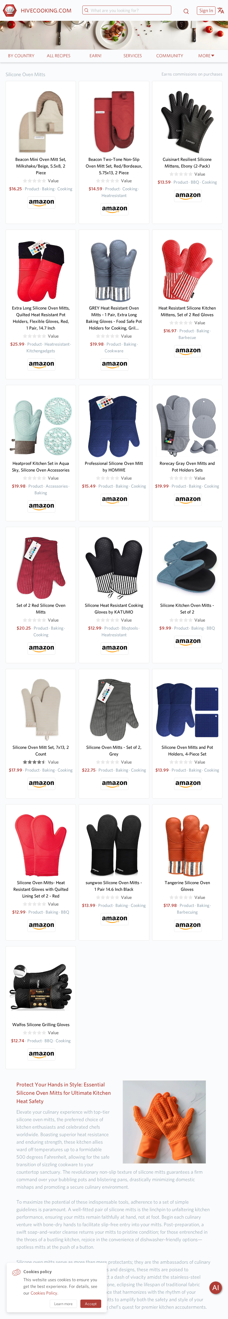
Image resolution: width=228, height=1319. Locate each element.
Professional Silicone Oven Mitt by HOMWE (114, 466)
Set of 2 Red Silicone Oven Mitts (40, 608)
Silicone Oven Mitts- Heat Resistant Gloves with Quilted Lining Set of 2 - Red (40, 889)
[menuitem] (205, 10)
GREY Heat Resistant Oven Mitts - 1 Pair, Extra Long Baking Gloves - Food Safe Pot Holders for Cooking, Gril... (114, 318)
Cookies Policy (44, 1293)
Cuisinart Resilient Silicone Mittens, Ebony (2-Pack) (187, 162)
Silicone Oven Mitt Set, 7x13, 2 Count (41, 750)
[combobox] (126, 10)
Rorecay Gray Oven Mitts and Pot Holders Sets (187, 466)
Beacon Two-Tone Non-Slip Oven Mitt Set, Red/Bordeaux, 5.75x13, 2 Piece (114, 166)
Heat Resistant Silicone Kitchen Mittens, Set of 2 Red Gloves (187, 311)
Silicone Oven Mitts (25, 74)
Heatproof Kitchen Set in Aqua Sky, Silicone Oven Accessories (41, 466)
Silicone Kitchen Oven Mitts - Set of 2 (187, 608)
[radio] (25, 181)
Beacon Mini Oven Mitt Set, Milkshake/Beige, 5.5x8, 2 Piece (40, 166)
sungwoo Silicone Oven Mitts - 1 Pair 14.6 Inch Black (114, 886)
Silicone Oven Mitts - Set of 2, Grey (114, 750)
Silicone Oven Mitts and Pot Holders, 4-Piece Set (187, 750)
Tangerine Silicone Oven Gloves (187, 886)
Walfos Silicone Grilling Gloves (41, 1025)
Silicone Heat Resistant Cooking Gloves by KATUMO (114, 608)
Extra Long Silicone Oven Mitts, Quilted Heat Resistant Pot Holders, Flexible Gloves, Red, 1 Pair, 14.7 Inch (41, 318)
